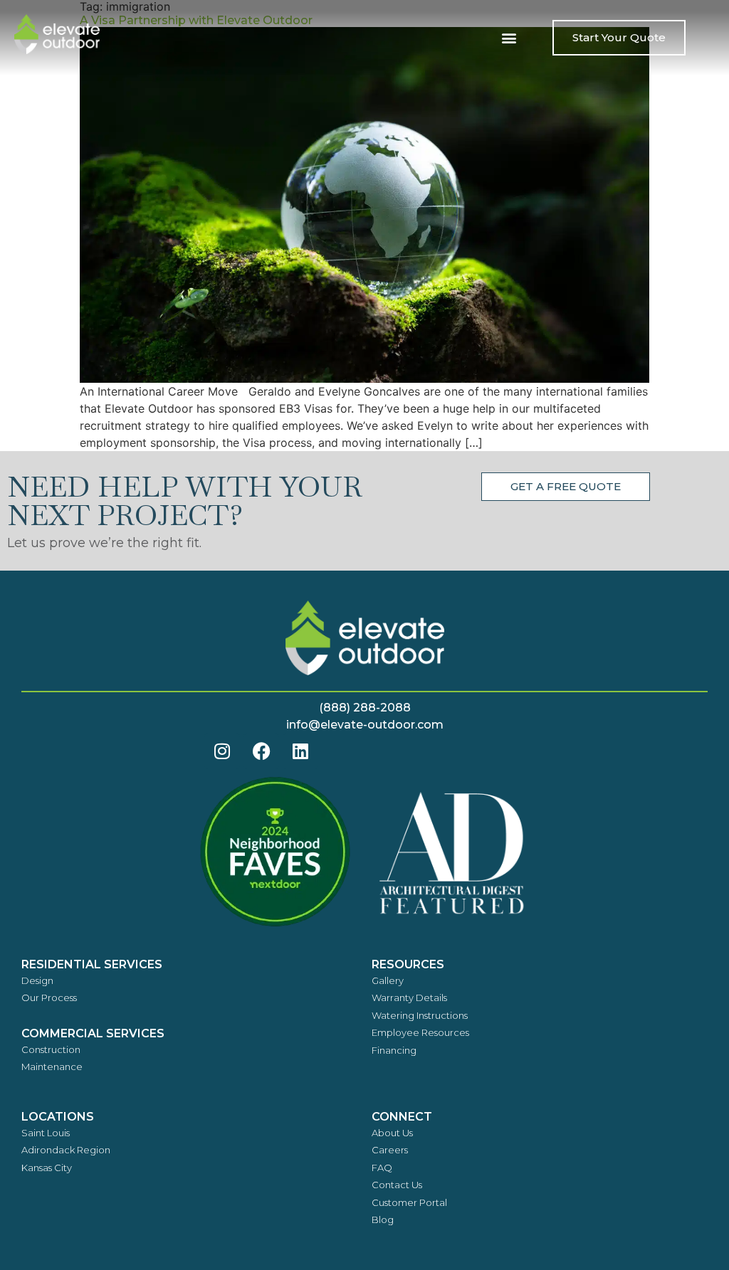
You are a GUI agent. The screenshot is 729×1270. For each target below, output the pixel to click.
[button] (508, 38)
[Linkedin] (300, 751)
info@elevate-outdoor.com (365, 724)
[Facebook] (261, 751)
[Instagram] (222, 751)
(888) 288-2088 (365, 707)
